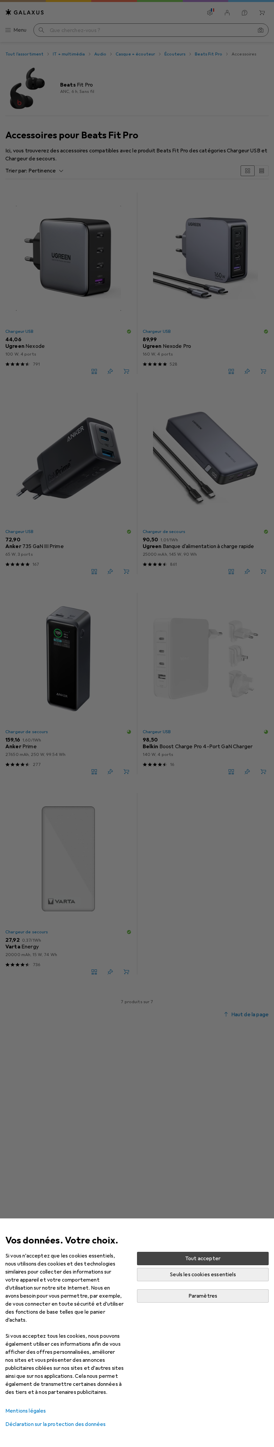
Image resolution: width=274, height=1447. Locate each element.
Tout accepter (203, 1258)
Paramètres (203, 1296)
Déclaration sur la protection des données (55, 1424)
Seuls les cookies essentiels (203, 1274)
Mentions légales (25, 1411)
